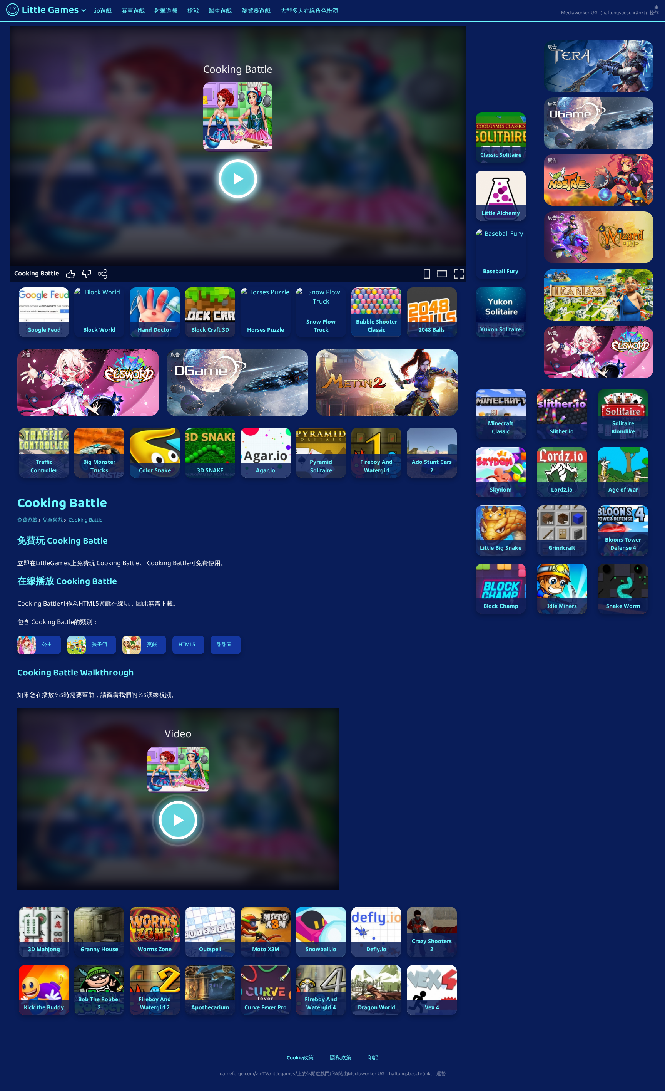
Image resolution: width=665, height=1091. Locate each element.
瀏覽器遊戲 (256, 10)
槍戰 (193, 10)
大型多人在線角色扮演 (309, 10)
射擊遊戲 (165, 10)
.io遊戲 (103, 10)
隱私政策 (340, 1058)
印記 (373, 1058)
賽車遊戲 (133, 10)
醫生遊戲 (220, 10)
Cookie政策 (300, 1058)
